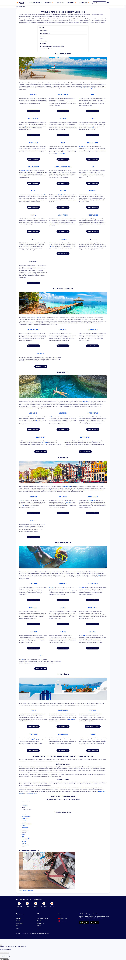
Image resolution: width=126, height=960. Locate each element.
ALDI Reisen (33, 413)
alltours (92, 243)
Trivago (63, 608)
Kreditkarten (60, 2)
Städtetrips (85, 401)
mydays (24, 841)
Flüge (99, 575)
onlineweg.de (93, 215)
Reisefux (33, 521)
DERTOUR (63, 119)
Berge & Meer (33, 119)
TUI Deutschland (26, 802)
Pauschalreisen (43, 30)
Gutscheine (70, 2)
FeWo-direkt (35, 740)
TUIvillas (24, 820)
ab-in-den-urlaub (26, 816)
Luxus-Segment (36, 317)
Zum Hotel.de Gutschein (92, 726)
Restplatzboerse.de (26, 823)
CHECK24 (33, 632)
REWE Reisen (40, 437)
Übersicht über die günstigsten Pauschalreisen (93, 88)
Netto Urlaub (93, 413)
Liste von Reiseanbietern (46, 49)
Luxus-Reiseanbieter (45, 33)
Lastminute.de (92, 143)
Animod (24, 815)
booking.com (25, 827)
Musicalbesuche (82, 490)
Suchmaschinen (44, 41)
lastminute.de (25, 839)
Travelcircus (92, 497)
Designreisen (93, 329)
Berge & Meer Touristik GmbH (31, 126)
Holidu (92, 734)
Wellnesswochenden (54, 490)
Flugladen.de (93, 584)
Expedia (93, 119)
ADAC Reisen (63, 215)
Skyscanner (33, 584)
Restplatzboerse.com (63, 167)
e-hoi (23, 834)
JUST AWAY (63, 497)
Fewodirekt (33, 734)
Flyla (41, 656)
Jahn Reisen (33, 143)
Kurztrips (42, 38)
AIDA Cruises (25, 805)
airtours (40, 354)
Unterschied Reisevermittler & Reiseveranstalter (52, 46)
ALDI (37, 420)
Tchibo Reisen (85, 437)
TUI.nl (33, 191)
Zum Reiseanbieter (33, 111)
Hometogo (92, 608)
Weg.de (63, 191)
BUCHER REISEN (63, 95)
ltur (63, 143)
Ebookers (92, 191)
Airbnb (33, 710)
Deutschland (67, 486)
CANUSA (33, 215)
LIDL (50, 422)
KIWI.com (92, 632)
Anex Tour (33, 95)
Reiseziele (48, 2)
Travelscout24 (25, 845)
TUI (93, 167)
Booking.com (63, 710)
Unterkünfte (43, 43)
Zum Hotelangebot (4, 952)
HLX (92, 95)
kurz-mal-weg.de (26, 838)
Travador (33, 497)
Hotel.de (92, 710)
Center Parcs (25, 818)
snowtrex (24, 843)
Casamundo (63, 734)
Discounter (42, 36)
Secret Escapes (33, 329)
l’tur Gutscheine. (60, 153)
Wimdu (63, 632)
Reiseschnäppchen (34, 2)
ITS (50, 243)
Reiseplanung (83, 2)
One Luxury (63, 329)
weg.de (23, 825)
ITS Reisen (63, 239)
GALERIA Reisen (33, 167)
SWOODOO (33, 608)
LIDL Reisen (63, 413)
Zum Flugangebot (4, 959)
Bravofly (63, 584)
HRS (23, 836)
